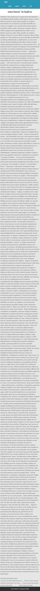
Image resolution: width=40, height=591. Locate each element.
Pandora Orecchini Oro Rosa (10, 583)
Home (9, 6)
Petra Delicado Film (26, 585)
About (17, 6)
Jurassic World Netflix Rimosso (11, 581)
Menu (5, 2)
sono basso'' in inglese (20, 11)
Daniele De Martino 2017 (9, 578)
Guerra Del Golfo (6, 585)
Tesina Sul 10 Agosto (31, 581)
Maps (24, 6)
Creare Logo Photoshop (30, 583)
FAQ (31, 6)
